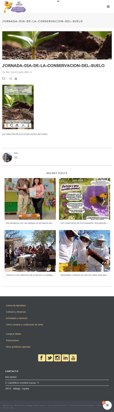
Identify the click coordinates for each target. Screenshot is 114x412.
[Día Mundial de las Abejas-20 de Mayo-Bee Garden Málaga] (30, 199)
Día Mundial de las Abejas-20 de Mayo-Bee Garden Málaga (31, 223)
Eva (7, 72)
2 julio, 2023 (23, 72)
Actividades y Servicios (16, 318)
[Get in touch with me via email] (16, 157)
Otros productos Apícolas (18, 346)
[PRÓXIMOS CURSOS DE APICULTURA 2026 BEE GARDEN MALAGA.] (84, 251)
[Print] (17, 78)
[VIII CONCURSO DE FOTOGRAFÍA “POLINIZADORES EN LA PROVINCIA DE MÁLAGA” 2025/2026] (84, 199)
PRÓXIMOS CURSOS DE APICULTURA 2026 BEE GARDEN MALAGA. (85, 275)
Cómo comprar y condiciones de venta (24, 324)
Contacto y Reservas (16, 311)
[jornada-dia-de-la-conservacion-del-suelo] (57, 45)
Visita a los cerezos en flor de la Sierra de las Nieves (31, 275)
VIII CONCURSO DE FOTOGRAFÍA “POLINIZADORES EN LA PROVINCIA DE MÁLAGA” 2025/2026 (85, 223)
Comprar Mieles (13, 333)
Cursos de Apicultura (16, 305)
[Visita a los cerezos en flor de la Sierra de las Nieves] (30, 251)
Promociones (12, 340)
